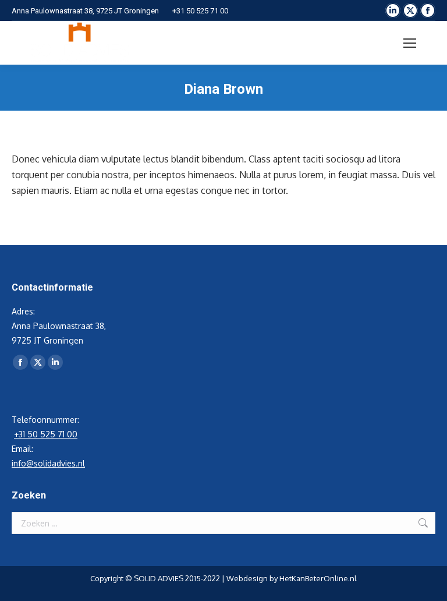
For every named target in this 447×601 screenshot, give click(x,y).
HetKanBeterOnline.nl (318, 578)
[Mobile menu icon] (410, 43)
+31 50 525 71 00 (200, 10)
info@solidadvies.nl (48, 463)
